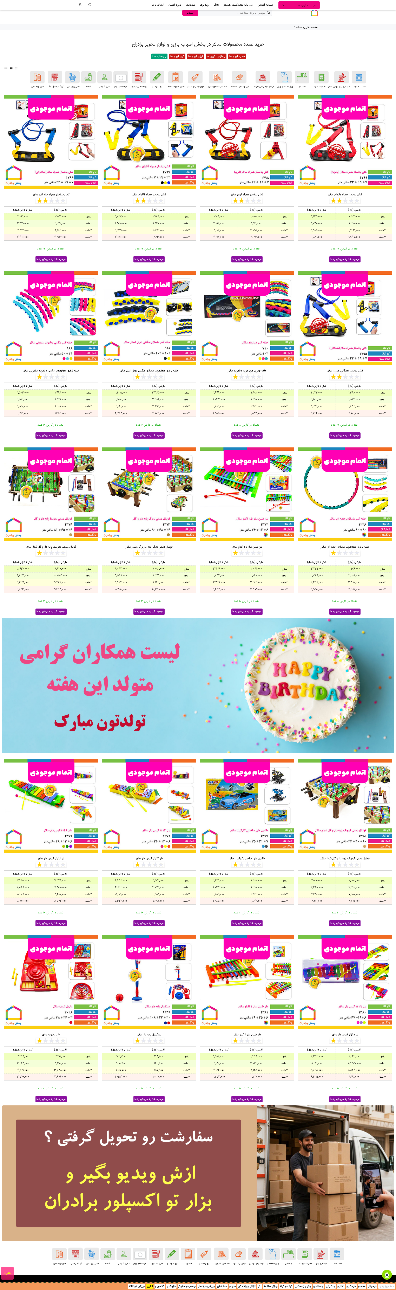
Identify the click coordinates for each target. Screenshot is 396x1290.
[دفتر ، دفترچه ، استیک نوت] (321, 77)
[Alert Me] (384, 113)
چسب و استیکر (187, 1286)
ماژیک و (171, 1286)
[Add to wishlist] (384, 103)
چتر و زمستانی (303, 1286)
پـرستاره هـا (159, 56)
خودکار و (351, 1286)
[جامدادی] (302, 77)
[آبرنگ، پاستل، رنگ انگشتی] (55, 77)
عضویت (190, 4)
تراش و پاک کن (247, 1286)
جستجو (190, 13)
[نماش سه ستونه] (16, 68)
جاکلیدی (330, 1286)
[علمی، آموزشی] (104, 77)
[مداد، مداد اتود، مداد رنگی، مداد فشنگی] (359, 77)
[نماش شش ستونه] (6, 68)
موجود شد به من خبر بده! (344, 259)
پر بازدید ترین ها (216, 56)
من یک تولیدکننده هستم (238, 4)
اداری (150, 1286)
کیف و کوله (286, 1286)
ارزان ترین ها (195, 56)
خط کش (222, 1286)
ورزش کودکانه (137, 1286)
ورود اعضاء (175, 4)
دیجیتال (372, 1286)
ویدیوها (204, 4)
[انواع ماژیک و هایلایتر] (157, 77)
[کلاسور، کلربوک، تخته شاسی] (175, 77)
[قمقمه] (88, 77)
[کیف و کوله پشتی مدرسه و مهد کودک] (263, 77)
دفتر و (340, 1286)
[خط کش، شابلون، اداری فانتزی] (216, 77)
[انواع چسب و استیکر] (195, 77)
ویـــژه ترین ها (307, 5)
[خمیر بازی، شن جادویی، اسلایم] (72, 77)
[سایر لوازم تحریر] (37, 77)
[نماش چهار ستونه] (11, 68)
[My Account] (80, 5)
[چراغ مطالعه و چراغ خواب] (284, 77)
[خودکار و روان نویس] (341, 77)
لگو (259, 1286)
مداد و (361, 1286)
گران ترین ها (177, 56)
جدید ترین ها (237, 56)
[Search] (89, 5)
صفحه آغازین (265, 4)
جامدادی (318, 1286)
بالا (5, 1273)
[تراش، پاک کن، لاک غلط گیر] (239, 77)
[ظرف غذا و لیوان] (120, 77)
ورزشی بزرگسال (206, 1286)
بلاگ (216, 4)
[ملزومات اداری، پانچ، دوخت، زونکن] (139, 77)
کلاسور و (159, 1286)
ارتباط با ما (158, 4)
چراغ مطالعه (270, 1286)
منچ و (232, 1286)
